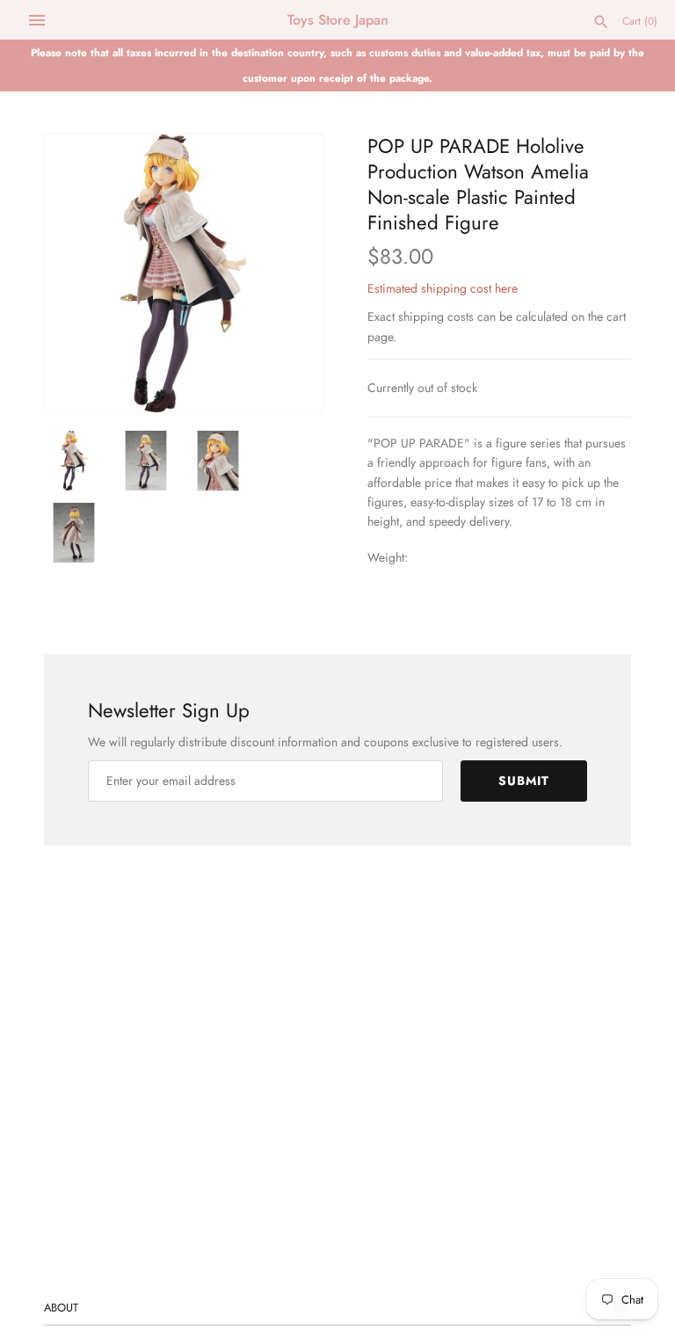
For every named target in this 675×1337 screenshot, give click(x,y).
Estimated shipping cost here (442, 288)
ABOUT (61, 1307)
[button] (285, 273)
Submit (523, 780)
